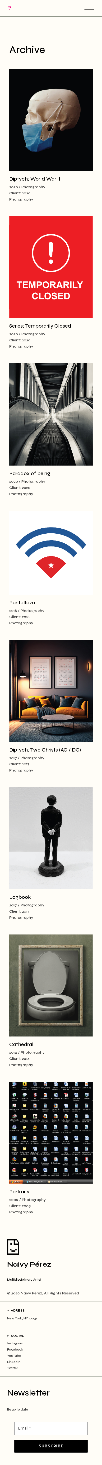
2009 (13, 1199)
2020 (13, 187)
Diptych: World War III (35, 179)
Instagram (15, 1343)
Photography (33, 187)
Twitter (12, 1368)
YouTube (14, 1356)
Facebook (15, 1349)
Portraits (19, 1192)
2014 (13, 1052)
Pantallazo (22, 603)
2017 (13, 758)
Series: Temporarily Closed (40, 326)
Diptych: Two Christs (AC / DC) (45, 750)
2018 (13, 610)
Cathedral (21, 1044)
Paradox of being (29, 474)
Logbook (20, 897)
